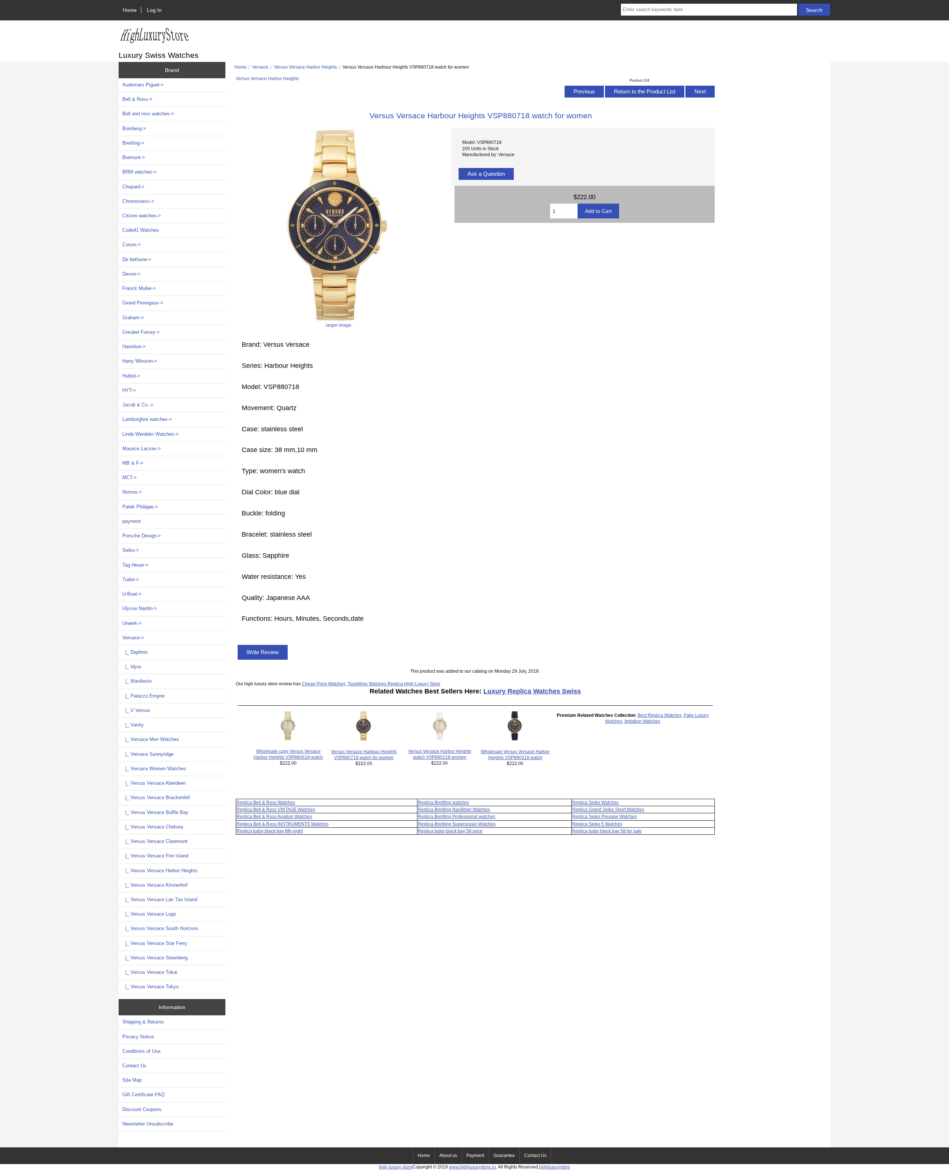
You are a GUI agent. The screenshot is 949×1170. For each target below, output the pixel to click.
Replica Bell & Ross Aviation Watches (274, 816)
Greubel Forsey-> (141, 332)
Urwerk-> (132, 623)
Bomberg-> (134, 128)
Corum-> (131, 244)
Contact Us (134, 1065)
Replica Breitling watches (443, 802)
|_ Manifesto (137, 681)
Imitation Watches (642, 721)
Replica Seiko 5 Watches (597, 823)
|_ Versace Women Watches (154, 768)
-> (133, 637)
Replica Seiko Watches (595, 802)
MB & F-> (132, 463)
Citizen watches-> (141, 215)
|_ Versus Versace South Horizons (160, 928)
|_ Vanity (133, 725)
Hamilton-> (134, 346)
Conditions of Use (141, 1051)
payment (131, 521)
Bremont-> (133, 157)
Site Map (132, 1080)
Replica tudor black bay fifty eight (270, 830)
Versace (260, 67)
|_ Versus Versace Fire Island (155, 855)
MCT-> (129, 477)
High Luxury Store (422, 683)
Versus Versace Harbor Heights (305, 67)
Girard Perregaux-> (142, 303)
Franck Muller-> (139, 288)
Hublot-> (131, 376)
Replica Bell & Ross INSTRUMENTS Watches (282, 823)
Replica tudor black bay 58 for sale (607, 830)
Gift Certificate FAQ (143, 1094)
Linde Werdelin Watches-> (150, 434)
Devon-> (131, 274)
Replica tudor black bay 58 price (450, 830)
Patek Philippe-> (140, 507)
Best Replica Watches (660, 715)
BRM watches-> (139, 172)
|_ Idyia (131, 666)
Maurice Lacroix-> (141, 448)
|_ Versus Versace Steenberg (155, 957)
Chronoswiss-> (138, 201)
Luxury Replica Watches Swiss (532, 691)
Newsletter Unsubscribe (147, 1124)
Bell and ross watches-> (148, 113)
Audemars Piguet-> (143, 85)
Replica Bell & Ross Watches (266, 802)
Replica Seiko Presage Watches (604, 816)
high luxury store (395, 1166)
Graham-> (133, 317)
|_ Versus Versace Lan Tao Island (159, 899)
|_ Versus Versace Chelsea (152, 827)
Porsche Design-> (141, 535)
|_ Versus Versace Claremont (155, 841)
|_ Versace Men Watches (150, 739)
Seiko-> (130, 550)
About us (448, 1155)
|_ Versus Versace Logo (149, 914)
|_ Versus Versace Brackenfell (156, 797)
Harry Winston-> (139, 361)
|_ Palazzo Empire (143, 696)
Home (130, 10)
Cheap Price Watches (323, 683)
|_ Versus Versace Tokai (149, 972)
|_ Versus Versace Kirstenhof (155, 885)
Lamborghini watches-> (147, 419)
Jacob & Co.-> (137, 405)
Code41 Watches (140, 230)
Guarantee (504, 1155)
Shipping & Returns (143, 1022)
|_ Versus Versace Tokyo (150, 986)
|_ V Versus (136, 710)
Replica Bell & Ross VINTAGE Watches (276, 809)
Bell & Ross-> (137, 99)
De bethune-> (136, 259)
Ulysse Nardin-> (139, 608)
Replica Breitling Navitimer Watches (454, 809)
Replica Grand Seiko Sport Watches (608, 809)
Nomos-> (132, 492)
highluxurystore (554, 1166)
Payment (475, 1155)
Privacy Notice (138, 1036)
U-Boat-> (132, 594)
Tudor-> (130, 579)
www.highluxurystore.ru (472, 1166)
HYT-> (129, 390)
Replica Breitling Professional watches (456, 816)
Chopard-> (133, 186)
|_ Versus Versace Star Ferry (154, 943)
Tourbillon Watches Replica (375, 683)
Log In (154, 10)
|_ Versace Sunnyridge (147, 754)
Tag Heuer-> (135, 565)
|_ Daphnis (135, 652)
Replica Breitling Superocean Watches (457, 823)
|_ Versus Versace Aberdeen (154, 783)
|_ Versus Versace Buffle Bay (155, 812)
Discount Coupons (142, 1109)
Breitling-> (133, 143)
